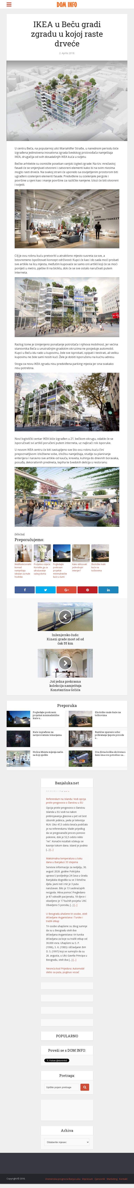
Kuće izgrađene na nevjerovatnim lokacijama (47, 733)
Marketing (112, 1165)
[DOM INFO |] (67, 4)
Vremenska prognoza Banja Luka (62, 1165)
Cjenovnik (100, 1165)
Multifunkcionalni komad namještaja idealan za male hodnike (23, 570)
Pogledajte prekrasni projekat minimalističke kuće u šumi (60, 570)
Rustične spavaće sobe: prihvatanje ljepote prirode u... (109, 735)
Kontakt (123, 1165)
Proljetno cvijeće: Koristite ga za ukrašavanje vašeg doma (42, 569)
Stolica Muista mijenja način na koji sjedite (48, 753)
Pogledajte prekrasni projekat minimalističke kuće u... (46, 715)
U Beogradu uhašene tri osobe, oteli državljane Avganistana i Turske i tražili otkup (66, 913)
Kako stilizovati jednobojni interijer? (79, 567)
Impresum (87, 1165)
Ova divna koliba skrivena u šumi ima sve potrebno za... (110, 753)
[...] (51, 845)
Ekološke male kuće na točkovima (98, 567)
